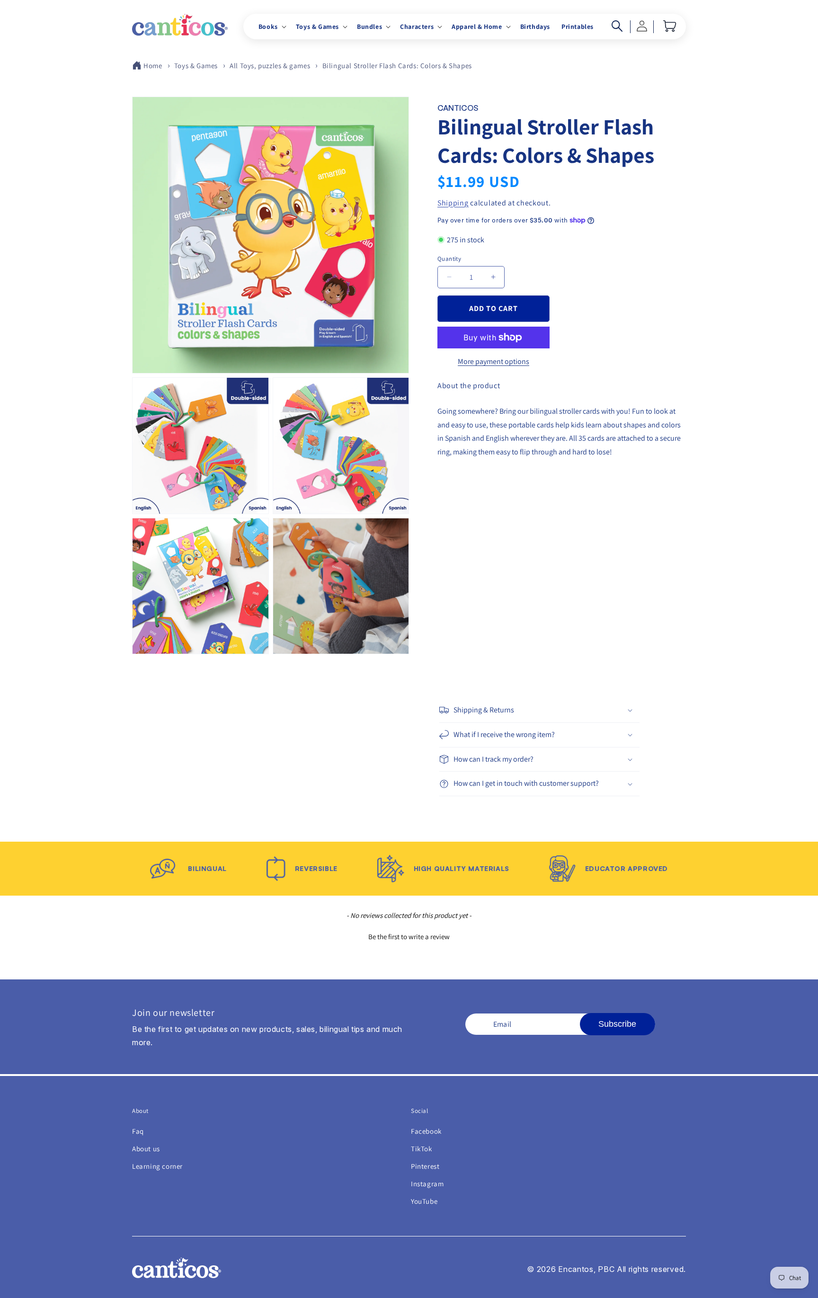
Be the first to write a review (409, 936)
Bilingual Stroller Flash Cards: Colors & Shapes (397, 65)
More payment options (493, 361)
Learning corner (157, 1166)
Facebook (426, 1131)
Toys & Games (196, 65)
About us (146, 1148)
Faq (138, 1131)
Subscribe (617, 1024)
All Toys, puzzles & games (270, 65)
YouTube (424, 1201)
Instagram (427, 1183)
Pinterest (425, 1166)
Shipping (453, 202)
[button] (271, 26)
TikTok (421, 1148)
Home (152, 65)
